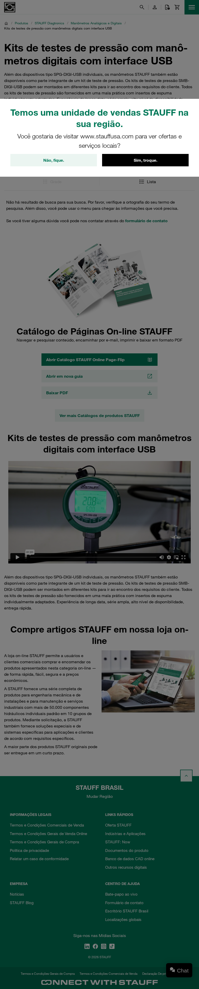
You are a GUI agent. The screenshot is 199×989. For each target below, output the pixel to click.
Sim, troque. (145, 160)
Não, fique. (53, 160)
